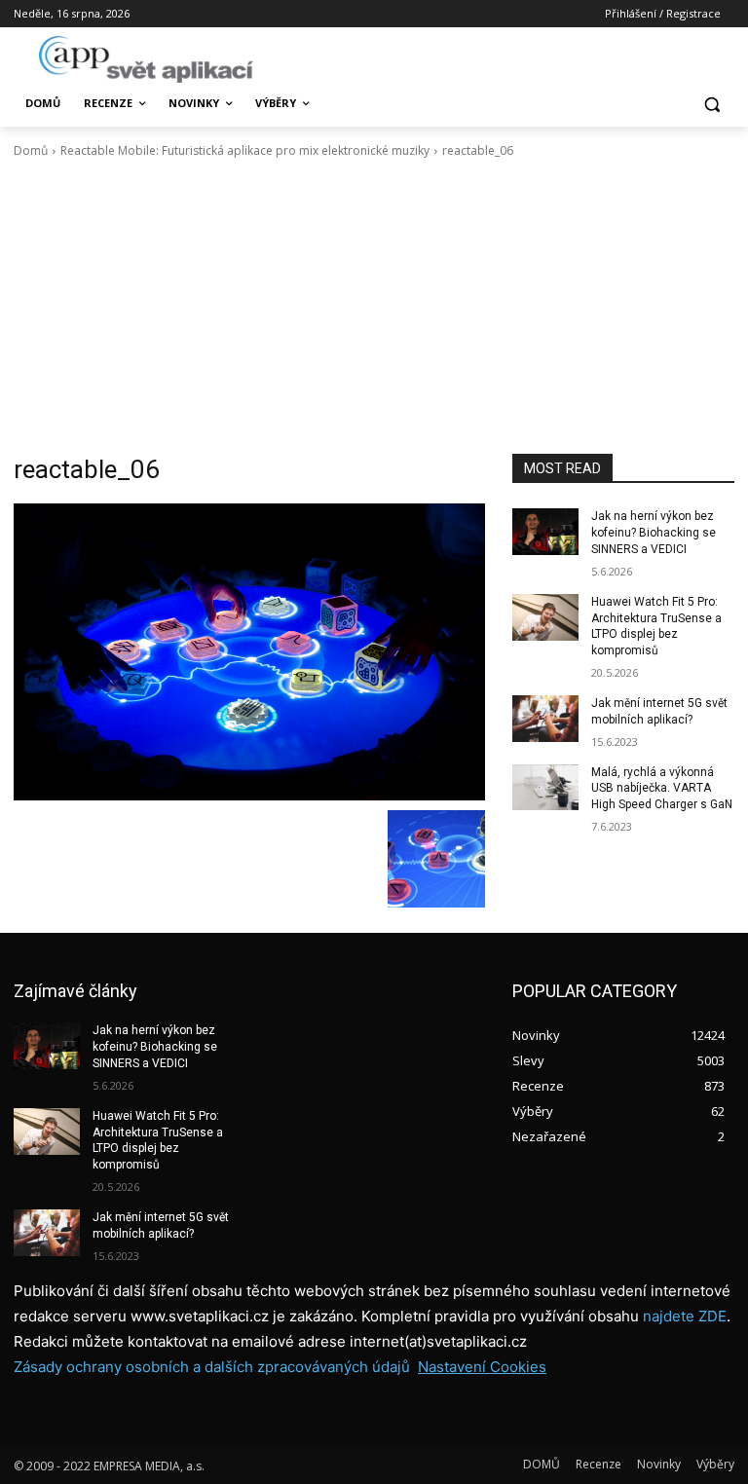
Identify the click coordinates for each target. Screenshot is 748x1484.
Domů (31, 150)
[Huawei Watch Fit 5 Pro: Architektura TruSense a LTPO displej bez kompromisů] (545, 617)
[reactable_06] (249, 651)
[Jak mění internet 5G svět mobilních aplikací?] (545, 718)
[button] (711, 104)
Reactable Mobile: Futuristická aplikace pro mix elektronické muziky (245, 150)
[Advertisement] (374, 306)
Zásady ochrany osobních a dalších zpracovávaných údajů (212, 1366)
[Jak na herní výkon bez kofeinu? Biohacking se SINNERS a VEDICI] (545, 531)
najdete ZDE (685, 1316)
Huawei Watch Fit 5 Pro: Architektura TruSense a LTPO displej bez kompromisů (158, 1140)
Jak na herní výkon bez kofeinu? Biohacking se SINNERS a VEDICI (653, 532)
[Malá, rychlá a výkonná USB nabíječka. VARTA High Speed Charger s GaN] (545, 787)
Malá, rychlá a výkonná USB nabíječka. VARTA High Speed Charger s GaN (661, 788)
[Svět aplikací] (146, 59)
